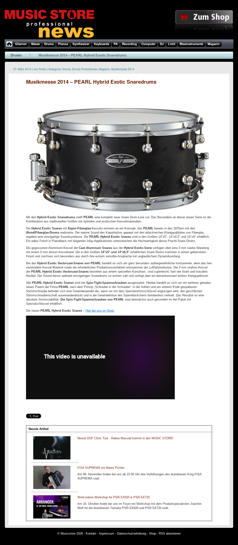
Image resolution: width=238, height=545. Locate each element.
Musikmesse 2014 (122, 69)
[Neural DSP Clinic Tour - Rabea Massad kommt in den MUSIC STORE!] (51, 458)
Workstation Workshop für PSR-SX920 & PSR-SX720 (113, 497)
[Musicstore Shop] (119, 38)
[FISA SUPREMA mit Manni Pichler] (51, 488)
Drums (16, 55)
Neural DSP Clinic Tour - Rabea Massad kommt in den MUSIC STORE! (125, 438)
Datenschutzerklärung (131, 533)
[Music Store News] (49, 37)
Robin (42, 69)
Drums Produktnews (85, 69)
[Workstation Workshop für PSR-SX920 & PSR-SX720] (51, 517)
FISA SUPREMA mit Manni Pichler (100, 467)
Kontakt (91, 533)
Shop (152, 533)
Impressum (106, 533)
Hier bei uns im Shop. (100, 310)
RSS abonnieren (170, 533)
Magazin (104, 69)
